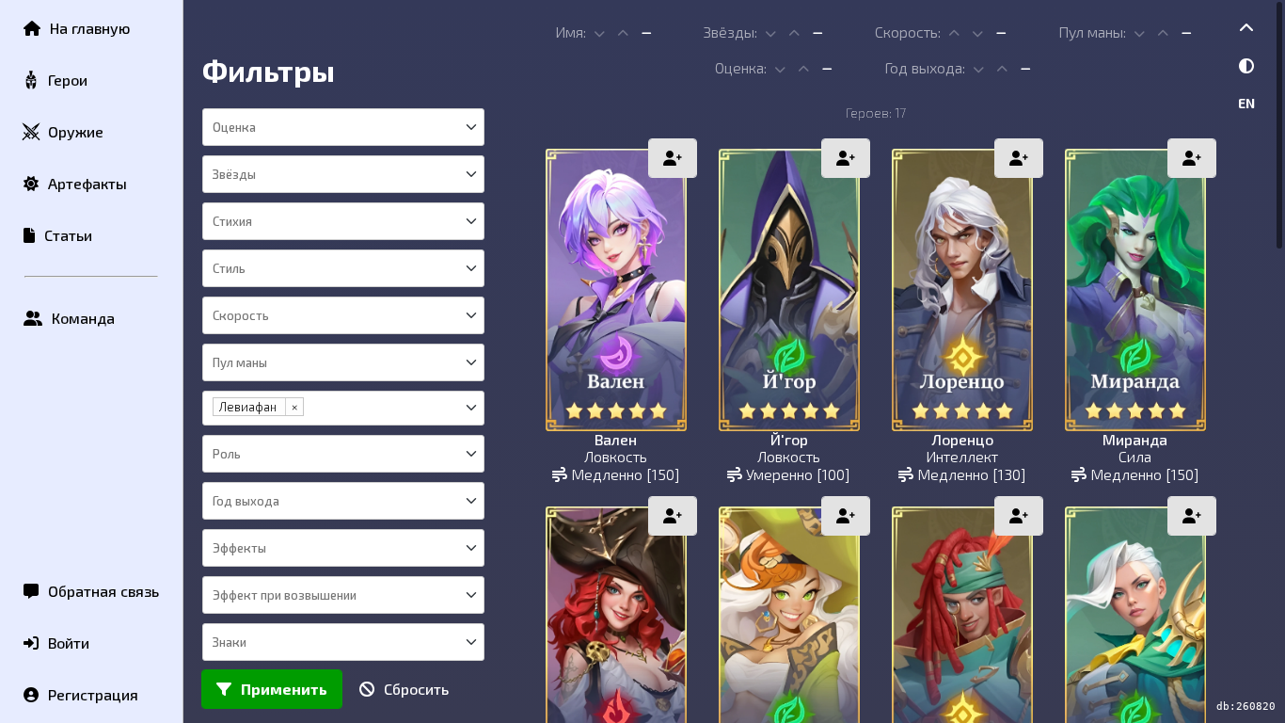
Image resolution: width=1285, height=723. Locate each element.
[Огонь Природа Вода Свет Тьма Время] (343, 221)
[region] (734, 361)
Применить (284, 689)
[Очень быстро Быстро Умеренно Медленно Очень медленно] (343, 315)
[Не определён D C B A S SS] (343, 127)
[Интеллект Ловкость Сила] (343, 268)
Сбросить (416, 689)
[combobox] (342, 127)
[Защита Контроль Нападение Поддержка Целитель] (343, 454)
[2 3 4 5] (343, 174)
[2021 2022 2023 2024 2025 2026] (343, 501)
